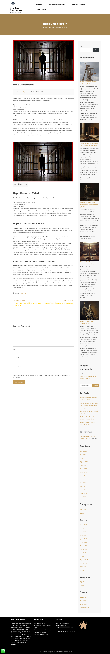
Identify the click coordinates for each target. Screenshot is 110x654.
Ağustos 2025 (84, 462)
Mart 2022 (83, 497)
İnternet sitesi (17, 366)
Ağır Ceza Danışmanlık (16, 9)
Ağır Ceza (23, 293)
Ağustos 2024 (84, 486)
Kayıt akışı (83, 601)
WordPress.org (84, 607)
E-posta (16, 358)
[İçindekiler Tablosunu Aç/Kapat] (24, 184)
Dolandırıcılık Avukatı (78, 4)
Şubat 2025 (83, 465)
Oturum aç (83, 597)
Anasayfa (39, 4)
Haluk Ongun (22, 92)
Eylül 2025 (83, 458)
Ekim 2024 (83, 479)
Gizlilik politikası (41, 9)
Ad (14, 349)
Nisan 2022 (83, 493)
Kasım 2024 (83, 476)
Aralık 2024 (83, 472)
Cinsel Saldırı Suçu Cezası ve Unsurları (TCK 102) (88, 377)
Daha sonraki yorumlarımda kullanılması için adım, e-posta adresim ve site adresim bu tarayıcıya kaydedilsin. (41, 376)
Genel (82, 513)
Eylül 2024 (83, 483)
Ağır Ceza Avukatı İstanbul (57, 4)
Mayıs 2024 (83, 490)
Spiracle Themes (67, 652)
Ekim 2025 (83, 455)
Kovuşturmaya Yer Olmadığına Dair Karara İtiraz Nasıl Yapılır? (89, 144)
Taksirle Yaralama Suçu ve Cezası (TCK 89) (87, 322)
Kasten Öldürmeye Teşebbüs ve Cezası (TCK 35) (88, 83)
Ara (81, 46)
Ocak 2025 (83, 469)
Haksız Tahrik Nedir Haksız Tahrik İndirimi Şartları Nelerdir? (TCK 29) (89, 205)
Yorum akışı (83, 604)
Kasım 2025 (83, 451)
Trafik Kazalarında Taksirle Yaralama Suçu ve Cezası (87, 263)
